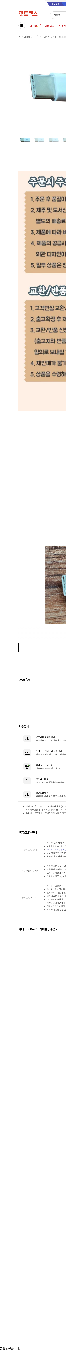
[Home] (19, 37)
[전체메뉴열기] (21, 25)
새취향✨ (35, 26)
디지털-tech (29, 36)
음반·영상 (49, 26)
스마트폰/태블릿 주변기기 (53, 36)
